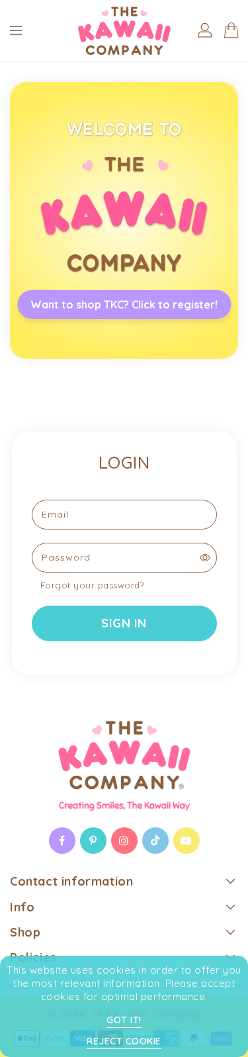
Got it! (124, 1020)
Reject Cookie (124, 1041)
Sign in (124, 623)
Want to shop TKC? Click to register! (124, 304)
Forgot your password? (92, 585)
